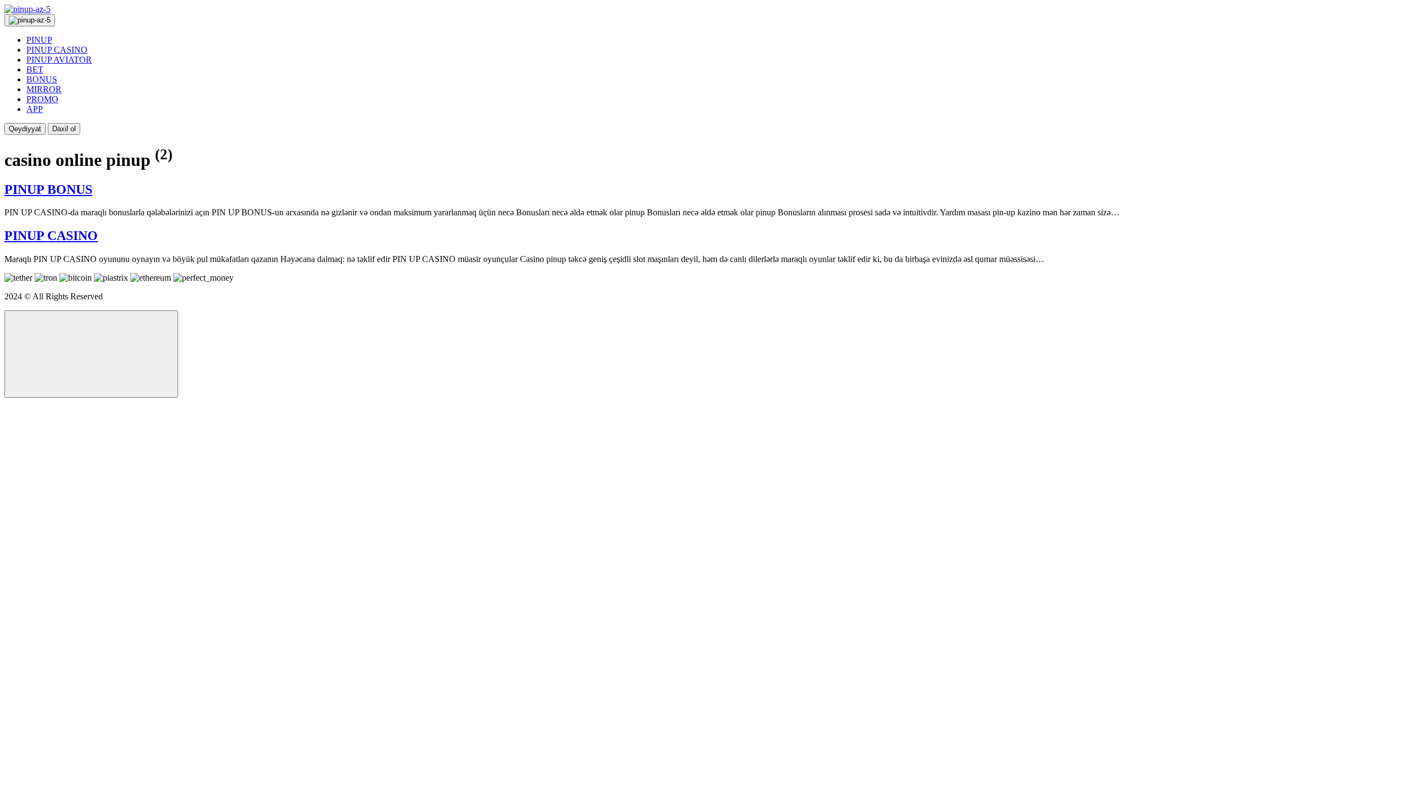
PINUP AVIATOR (59, 59)
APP (34, 109)
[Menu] (29, 20)
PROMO (42, 99)
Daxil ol (64, 129)
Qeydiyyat (25, 129)
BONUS (41, 79)
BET (34, 69)
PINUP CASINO (56, 49)
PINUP (39, 39)
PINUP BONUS (48, 189)
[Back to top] (91, 354)
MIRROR (44, 89)
